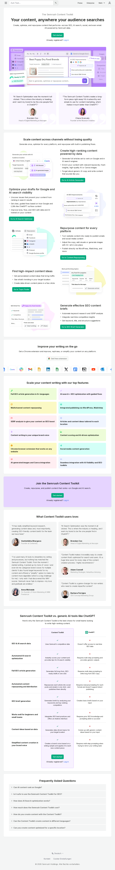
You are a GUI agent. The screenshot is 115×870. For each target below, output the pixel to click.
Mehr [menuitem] (101, 3)
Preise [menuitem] (80, 3)
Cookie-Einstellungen (62, 859)
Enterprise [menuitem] (90, 3)
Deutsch (57, 853)
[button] (26, 787)
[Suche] (55, 3)
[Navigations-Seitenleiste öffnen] (6, 3)
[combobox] (31, 3)
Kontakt (47, 859)
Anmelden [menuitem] (109, 3)
